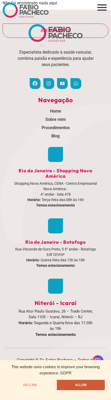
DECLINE (30, 385)
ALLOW (80, 385)
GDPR (66, 373)
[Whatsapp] (75, 83)
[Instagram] (48, 83)
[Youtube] (62, 83)
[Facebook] (35, 83)
